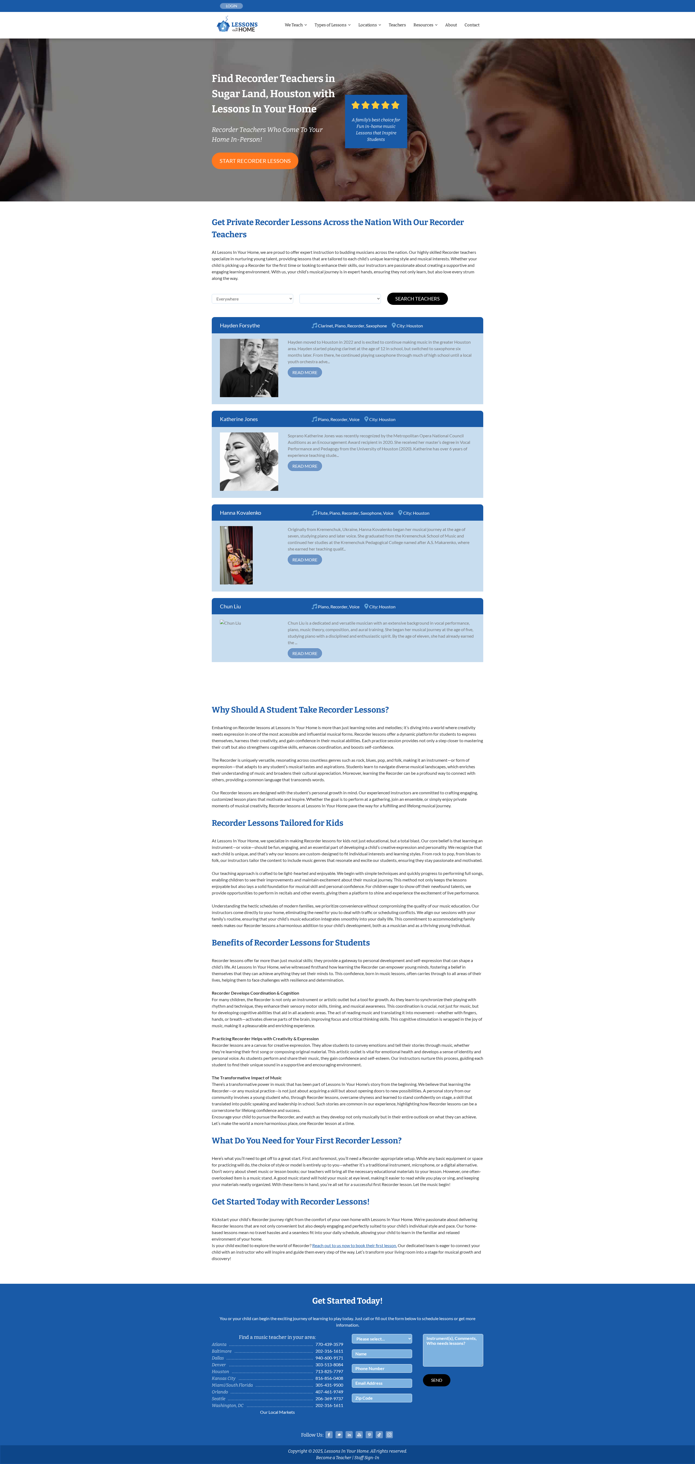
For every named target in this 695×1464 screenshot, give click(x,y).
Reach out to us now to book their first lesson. (354, 1245)
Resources (423, 25)
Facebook (329, 1434)
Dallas (218, 1358)
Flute (323, 513)
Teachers (397, 25)
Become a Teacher (333, 1457)
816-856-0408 (329, 1378)
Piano (340, 325)
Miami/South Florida (232, 1385)
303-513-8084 (329, 1364)
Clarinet (325, 325)
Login (231, 6)
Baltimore (222, 1351)
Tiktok (379, 1434)
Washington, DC (228, 1405)
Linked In (349, 1434)
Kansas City (223, 1378)
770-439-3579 (329, 1344)
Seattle (218, 1398)
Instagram (389, 1434)
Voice (354, 419)
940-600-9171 (329, 1357)
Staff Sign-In (366, 1457)
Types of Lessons (330, 25)
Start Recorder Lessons (255, 160)
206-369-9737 (329, 1398)
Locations (367, 25)
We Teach (294, 25)
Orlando (220, 1392)
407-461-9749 (329, 1391)
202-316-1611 (329, 1351)
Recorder (355, 325)
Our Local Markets (277, 1412)
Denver (219, 1364)
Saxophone (376, 325)
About (451, 25)
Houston (414, 325)
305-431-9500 (329, 1384)
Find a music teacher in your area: (277, 1337)
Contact (472, 25)
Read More (304, 372)
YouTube (359, 1434)
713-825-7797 (329, 1371)
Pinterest (369, 1434)
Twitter (339, 1434)
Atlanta (219, 1344)
